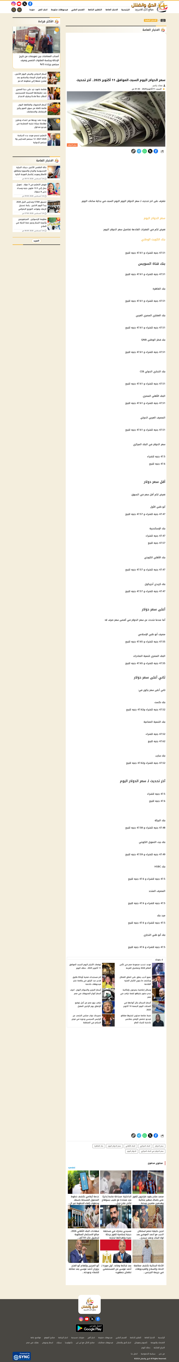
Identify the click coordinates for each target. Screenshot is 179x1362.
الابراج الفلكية (159, 1348)
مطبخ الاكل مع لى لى (85, 1343)
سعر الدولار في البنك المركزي (152, 1151)
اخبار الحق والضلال (123, 1343)
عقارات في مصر (32, 1343)
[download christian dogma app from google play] (89, 1328)
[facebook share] (156, 151)
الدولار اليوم (131, 1151)
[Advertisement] (116, 55)
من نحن (162, 1354)
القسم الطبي (78, 10)
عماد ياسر (158, 85)
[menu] (19, 9)
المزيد (36, 241)
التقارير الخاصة (95, 10)
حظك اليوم (145, 1348)
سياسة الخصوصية (148, 1354)
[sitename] (89, 1304)
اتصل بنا (134, 1354)
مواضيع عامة (35, 1337)
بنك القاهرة (98, 1146)
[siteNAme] (149, 7)
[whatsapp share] (144, 151)
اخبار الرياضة (63, 1337)
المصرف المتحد (157, 891)
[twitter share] (150, 151)
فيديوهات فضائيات (105, 1343)
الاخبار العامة (111, 10)
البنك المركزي (145, 1146)
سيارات (59, 1343)
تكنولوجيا (69, 1343)
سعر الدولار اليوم (114, 1146)
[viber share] (139, 151)
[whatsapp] (133, 151)
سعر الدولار (159, 1146)
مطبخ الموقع (49, 1337)
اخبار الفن (43, 10)
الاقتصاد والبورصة (158, 1343)
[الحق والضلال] (163, 20)
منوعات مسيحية (77, 1337)
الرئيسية (125, 10)
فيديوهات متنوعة (59, 10)
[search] (13, 9)
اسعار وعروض (47, 1343)
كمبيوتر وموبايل (140, 1343)
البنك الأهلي (130, 1146)
